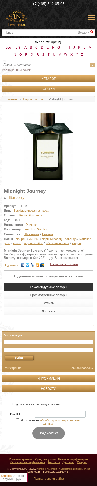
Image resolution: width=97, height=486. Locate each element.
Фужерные (31, 234)
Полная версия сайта (48, 478)
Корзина (6, 476)
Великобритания (30, 215)
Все (8, 47)
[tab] (48, 287)
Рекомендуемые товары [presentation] (48, 287)
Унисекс (31, 224)
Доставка (68, 462)
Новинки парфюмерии (73, 459)
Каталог (49, 78)
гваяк (17, 243)
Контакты (54, 462)
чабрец (21, 239)
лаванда (71, 239)
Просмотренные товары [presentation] (48, 295)
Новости (48, 388)
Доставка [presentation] (49, 311)
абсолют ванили (57, 243)
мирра (76, 243)
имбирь (34, 239)
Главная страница (20, 459)
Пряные (47, 234)
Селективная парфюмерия (27, 462)
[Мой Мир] (42, 264)
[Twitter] (27, 264)
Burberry (16, 197)
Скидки (82, 462)
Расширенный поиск (16, 70)
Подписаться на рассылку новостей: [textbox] (36, 404)
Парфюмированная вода (31, 210)
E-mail (15, 415)
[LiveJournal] (32, 264)
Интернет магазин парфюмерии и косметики (63, 468)
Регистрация (12, 368)
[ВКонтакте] (22, 264)
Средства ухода (45, 459)
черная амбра (33, 243)
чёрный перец (52, 239)
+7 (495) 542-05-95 (48, 4)
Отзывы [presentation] (48, 303)
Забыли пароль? (81, 368)
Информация (48, 378)
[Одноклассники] (37, 264)
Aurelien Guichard (37, 229)
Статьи (49, 89)
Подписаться (49, 433)
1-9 (17, 47)
